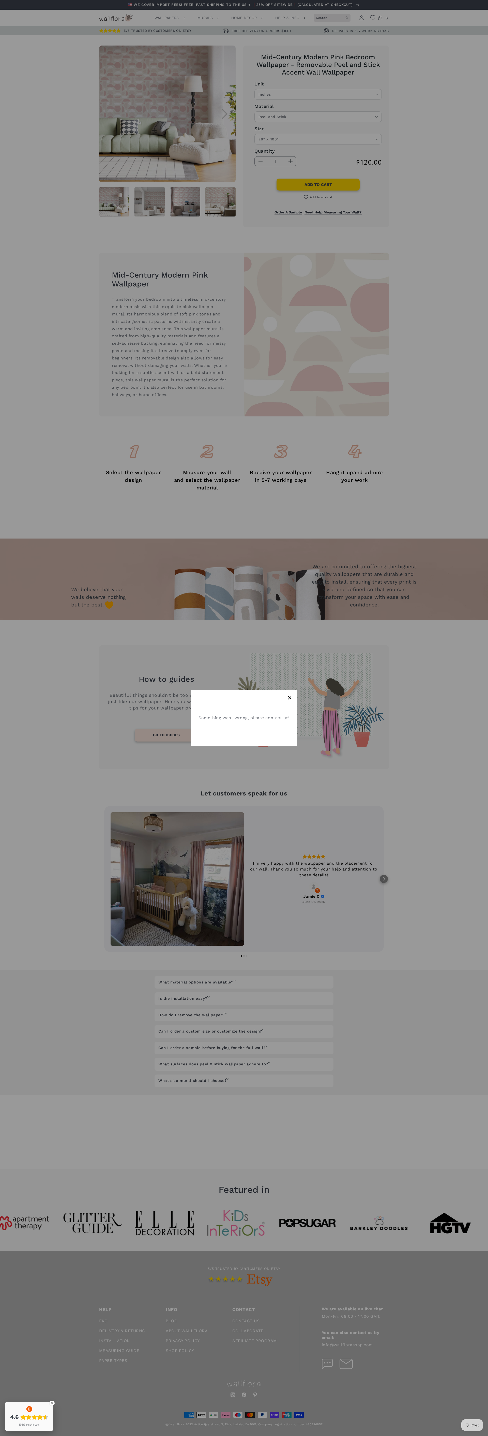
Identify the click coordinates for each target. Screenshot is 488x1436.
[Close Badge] (52, 1403)
